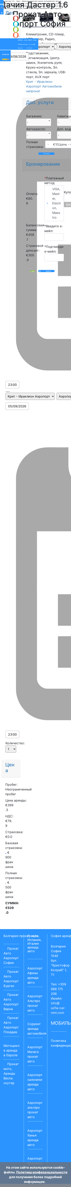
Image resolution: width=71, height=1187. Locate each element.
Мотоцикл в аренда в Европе (11, 1050)
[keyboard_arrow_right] (8, 59)
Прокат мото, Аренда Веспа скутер (11, 1073)
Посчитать (46, 153)
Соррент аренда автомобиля (36, 1028)
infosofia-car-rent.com (58, 1008)
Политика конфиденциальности (41, 1172)
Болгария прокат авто (21, 936)
